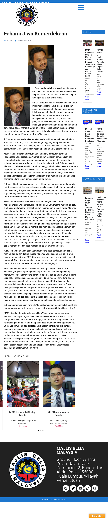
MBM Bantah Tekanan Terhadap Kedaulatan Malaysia (102, 135)
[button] (38, 430)
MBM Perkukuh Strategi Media (22, 414)
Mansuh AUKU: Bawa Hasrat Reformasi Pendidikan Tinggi (90, 136)
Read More (23, 426)
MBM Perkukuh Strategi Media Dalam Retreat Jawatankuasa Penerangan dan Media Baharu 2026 (91, 63)
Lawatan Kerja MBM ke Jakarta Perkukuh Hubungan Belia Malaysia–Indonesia (89, 209)
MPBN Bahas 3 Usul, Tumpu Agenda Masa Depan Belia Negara (100, 61)
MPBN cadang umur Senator (59, 414)
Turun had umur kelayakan (95, 414)
